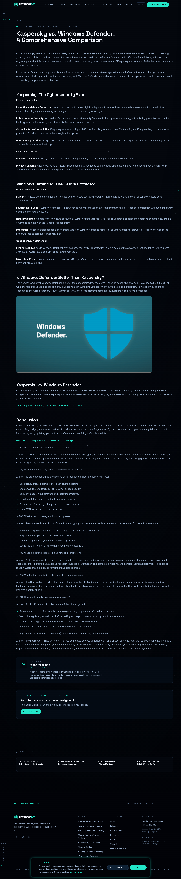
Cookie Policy (76, 872)
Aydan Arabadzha (40, 664)
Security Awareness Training (90, 851)
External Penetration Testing (90, 821)
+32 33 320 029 (149, 825)
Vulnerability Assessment (89, 842)
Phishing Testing (85, 847)
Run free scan (30, 712)
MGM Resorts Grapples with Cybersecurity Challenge (44, 440)
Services (50, 5)
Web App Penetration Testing (91, 830)
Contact (130, 5)
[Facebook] (16, 837)
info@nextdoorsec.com (152, 821)
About (64, 5)
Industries (76, 5)
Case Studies (92, 5)
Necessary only (118, 867)
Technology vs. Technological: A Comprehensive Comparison (49, 405)
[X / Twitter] (23, 837)
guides (22, 20)
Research (107, 5)
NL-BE (141, 5)
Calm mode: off (160, 803)
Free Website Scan (157, 5)
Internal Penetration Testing (90, 826)
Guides (119, 5)
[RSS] (29, 837)
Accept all (138, 867)
